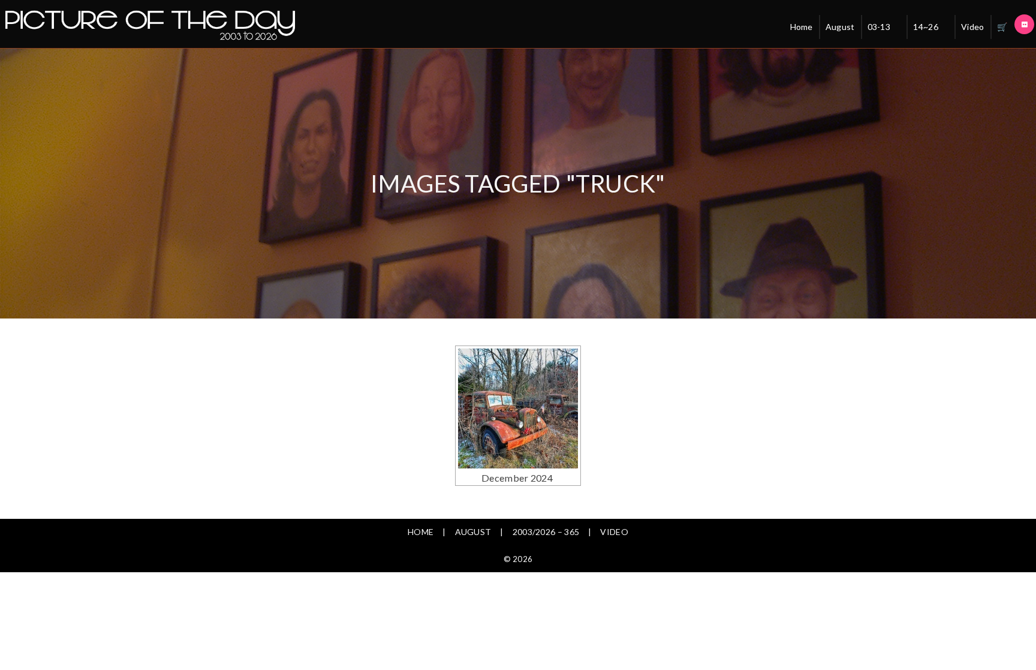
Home (801, 27)
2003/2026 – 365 (546, 532)
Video (972, 27)
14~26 (925, 27)
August (840, 27)
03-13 (879, 27)
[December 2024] (518, 408)
